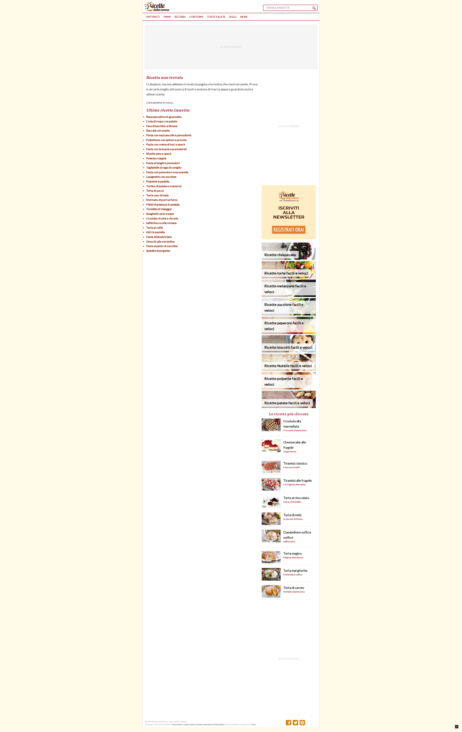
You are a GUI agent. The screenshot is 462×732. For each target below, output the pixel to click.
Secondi (180, 16)
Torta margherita (295, 570)
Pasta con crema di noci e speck (165, 144)
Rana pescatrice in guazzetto (164, 116)
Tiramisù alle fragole (297, 480)
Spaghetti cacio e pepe (160, 213)
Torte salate (216, 16)
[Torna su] (456, 726)
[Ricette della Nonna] (156, 10)
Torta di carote (293, 588)
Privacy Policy (176, 724)
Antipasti (153, 16)
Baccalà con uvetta (158, 130)
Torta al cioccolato (296, 498)
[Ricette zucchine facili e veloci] (289, 314)
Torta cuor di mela (157, 195)
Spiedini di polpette (158, 250)
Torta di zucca (155, 190)
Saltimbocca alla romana (161, 223)
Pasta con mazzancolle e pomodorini (168, 135)
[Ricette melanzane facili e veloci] (289, 295)
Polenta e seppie (156, 158)
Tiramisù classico (295, 463)
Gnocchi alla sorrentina (160, 241)
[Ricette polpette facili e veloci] (289, 388)
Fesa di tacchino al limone (161, 126)
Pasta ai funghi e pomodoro (163, 163)
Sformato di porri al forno (162, 199)
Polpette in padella (157, 181)
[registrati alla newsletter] (289, 238)
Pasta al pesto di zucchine (162, 246)
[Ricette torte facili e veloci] (289, 277)
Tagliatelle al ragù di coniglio (163, 167)
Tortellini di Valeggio (159, 209)
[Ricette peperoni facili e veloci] (289, 333)
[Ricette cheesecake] (289, 258)
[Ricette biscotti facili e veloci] (289, 351)
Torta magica (292, 553)
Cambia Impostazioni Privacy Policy (210, 724)
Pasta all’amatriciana (159, 236)
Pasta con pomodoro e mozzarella (167, 172)
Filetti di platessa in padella (163, 204)
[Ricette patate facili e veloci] (289, 407)
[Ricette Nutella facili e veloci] (289, 370)
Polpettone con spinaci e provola (166, 139)
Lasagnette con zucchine (161, 176)
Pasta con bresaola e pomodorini (166, 149)
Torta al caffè (154, 227)
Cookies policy (189, 724)
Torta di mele (292, 515)
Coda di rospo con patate (161, 121)
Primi (167, 16)
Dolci (233, 16)
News (244, 16)
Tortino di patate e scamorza (164, 186)
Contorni (196, 16)
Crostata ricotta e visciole (162, 218)
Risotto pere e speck (158, 153)
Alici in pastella (155, 232)
